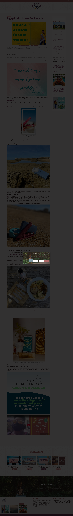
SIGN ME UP (46, 260)
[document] (36, 258)
